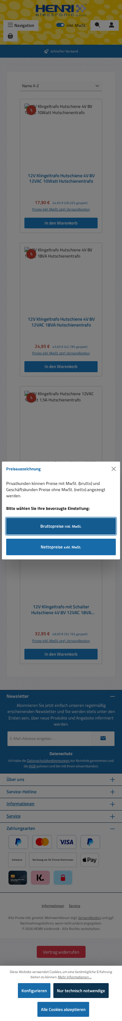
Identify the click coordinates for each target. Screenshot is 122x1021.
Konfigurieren (34, 990)
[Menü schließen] (114, 469)
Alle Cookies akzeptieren (63, 1009)
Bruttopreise (61, 526)
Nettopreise (61, 547)
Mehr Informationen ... (74, 977)
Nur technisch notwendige (81, 990)
